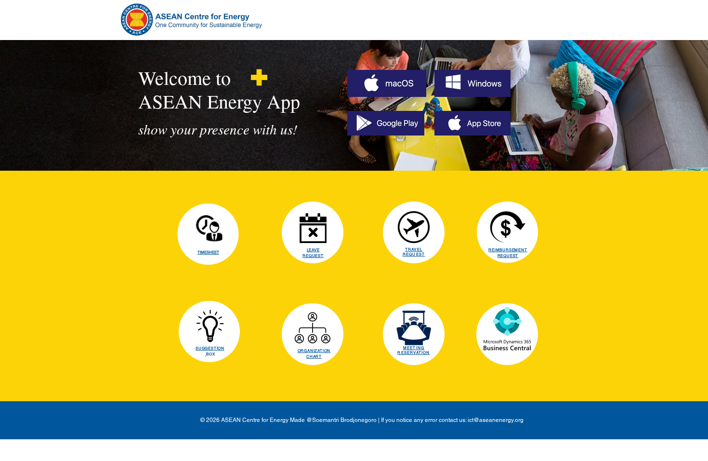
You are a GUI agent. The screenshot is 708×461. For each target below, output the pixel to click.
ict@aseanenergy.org (496, 420)
